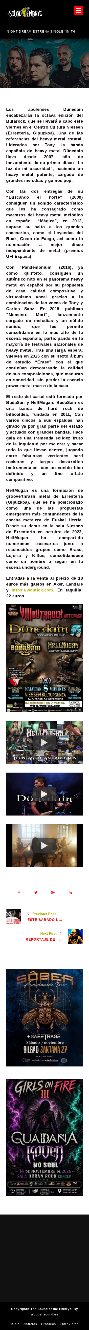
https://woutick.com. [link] (33, 590)
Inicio (15, 1324)
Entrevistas (69, 1324)
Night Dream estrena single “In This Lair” (42, 31)
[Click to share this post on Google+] (53, 892)
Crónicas (48, 1324)
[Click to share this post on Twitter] (36, 892)
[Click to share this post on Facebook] (19, 892)
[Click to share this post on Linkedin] (70, 892)
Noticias (30, 1324)
